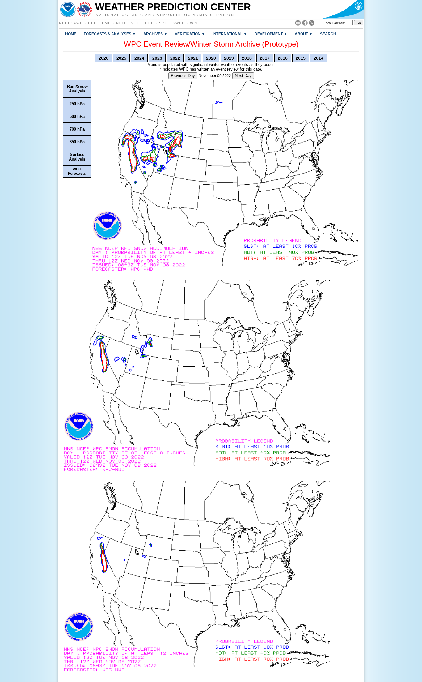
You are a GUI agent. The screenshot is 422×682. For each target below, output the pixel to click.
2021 (193, 58)
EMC (106, 23)
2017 (265, 58)
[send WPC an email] (298, 24)
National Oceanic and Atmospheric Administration (165, 14)
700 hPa (77, 129)
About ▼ (304, 34)
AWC (78, 23)
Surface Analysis (77, 156)
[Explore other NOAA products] (68, 9)
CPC (92, 23)
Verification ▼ (190, 34)
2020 (211, 58)
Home (70, 34)
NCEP (65, 23)
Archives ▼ (155, 34)
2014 (318, 58)
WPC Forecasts (77, 171)
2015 (301, 58)
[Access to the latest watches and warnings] (84, 9)
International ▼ (230, 34)
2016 (283, 58)
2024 (139, 58)
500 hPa (77, 116)
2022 (175, 58)
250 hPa (77, 103)
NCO (121, 23)
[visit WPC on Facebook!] (305, 24)
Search (328, 34)
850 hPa (77, 141)
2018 (247, 58)
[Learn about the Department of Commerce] (343, 9)
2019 (229, 58)
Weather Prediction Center (173, 6)
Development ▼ (271, 34)
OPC (149, 23)
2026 (103, 58)
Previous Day (183, 75)
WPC (195, 23)
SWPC (179, 23)
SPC (163, 23)
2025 (121, 58)
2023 (157, 58)
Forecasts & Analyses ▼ (110, 34)
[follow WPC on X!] (311, 24)
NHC (135, 23)
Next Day (243, 75)
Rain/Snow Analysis (77, 88)
